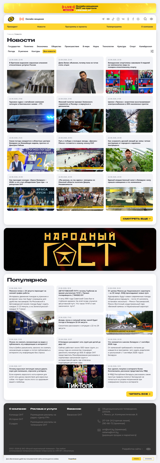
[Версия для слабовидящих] (151, 19)
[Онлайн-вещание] (80, 8)
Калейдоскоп (145, 46)
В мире (86, 46)
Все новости (49, 51)
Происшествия (72, 46)
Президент (12, 27)
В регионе (23, 51)
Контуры (36, 51)
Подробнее (72, 459)
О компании (147, 27)
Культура (121, 46)
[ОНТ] (11, 19)
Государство (14, 46)
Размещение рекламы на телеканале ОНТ (43, 423)
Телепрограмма (114, 27)
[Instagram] (118, 19)
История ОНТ (16, 419)
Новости (41, 27)
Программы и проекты (76, 27)
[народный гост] (80, 249)
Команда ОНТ (16, 414)
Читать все (138, 394)
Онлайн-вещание (34, 19)
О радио (13, 423)
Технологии (108, 46)
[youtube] (108, 19)
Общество (56, 46)
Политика (28, 46)
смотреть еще (135, 219)
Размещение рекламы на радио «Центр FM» (43, 416)
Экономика (42, 46)
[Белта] (147, 449)
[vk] (123, 19)
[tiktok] (113, 19)
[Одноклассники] (128, 19)
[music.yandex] (138, 19)
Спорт (133, 46)
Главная (10, 34)
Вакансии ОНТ (74, 414)
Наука (96, 46)
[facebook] (133, 19)
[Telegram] (103, 19)
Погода (11, 51)
